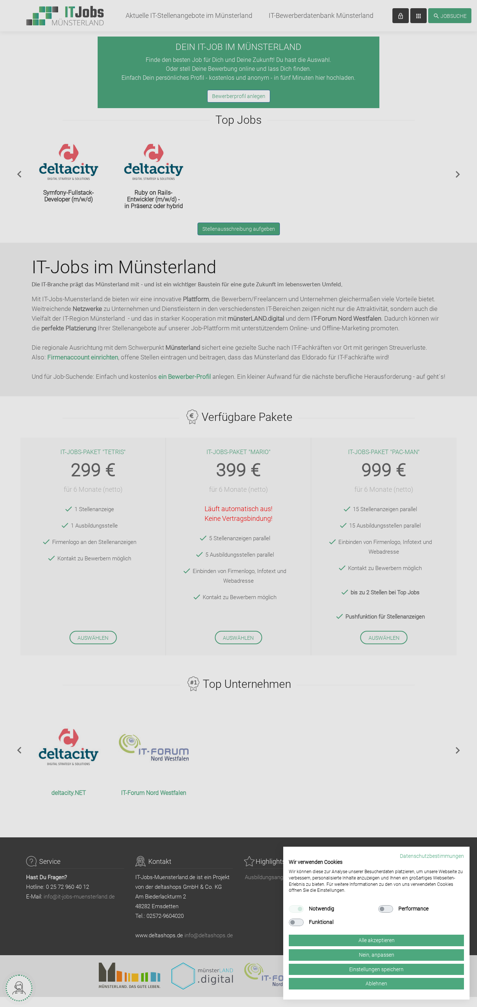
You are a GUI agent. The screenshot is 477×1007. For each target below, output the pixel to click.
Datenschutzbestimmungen (432, 856)
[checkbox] (296, 909)
